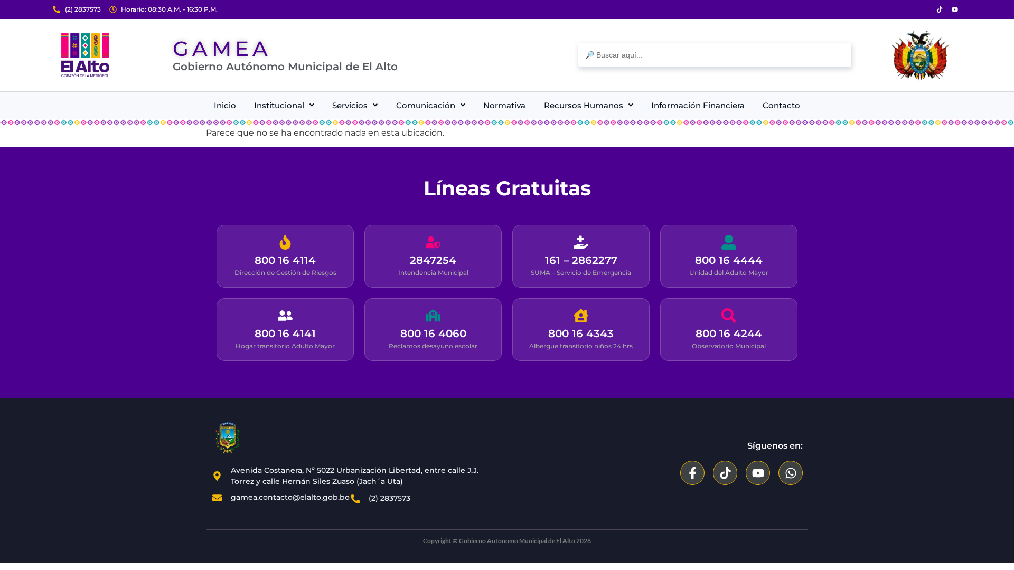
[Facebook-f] (692, 473)
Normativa (504, 105)
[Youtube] (955, 9)
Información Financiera (698, 105)
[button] (284, 105)
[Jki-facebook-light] (924, 9)
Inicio (225, 105)
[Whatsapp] (790, 473)
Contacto (781, 105)
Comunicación (425, 105)
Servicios (350, 105)
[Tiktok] (939, 9)
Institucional (279, 105)
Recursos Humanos (583, 105)
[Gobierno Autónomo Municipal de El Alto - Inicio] (85, 55)
